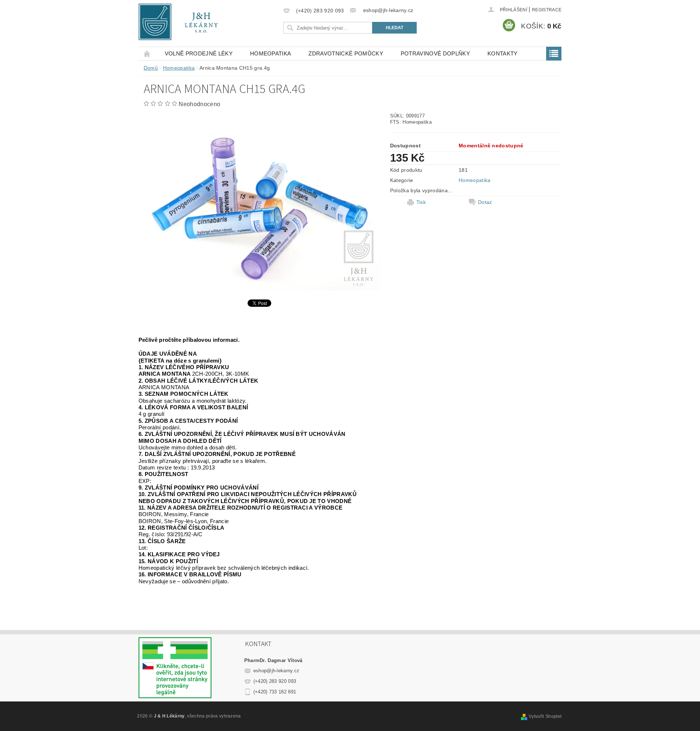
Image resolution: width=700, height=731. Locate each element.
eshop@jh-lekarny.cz (276, 670)
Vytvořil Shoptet (545, 716)
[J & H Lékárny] (183, 22)
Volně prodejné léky (199, 53)
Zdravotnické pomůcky (345, 53)
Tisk (421, 202)
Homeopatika (270, 53)
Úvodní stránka (147, 53)
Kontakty (502, 53)
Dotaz (485, 202)
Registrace (546, 9)
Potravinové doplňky (435, 53)
